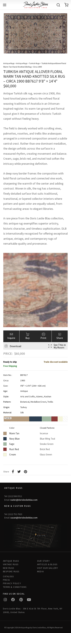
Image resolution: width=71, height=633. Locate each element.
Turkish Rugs (34, 63)
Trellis (50, 401)
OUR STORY (43, 561)
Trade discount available (56, 361)
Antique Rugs (8, 63)
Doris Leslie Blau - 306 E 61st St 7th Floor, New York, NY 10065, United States (32, 610)
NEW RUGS (8, 568)
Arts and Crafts (27, 396)
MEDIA (40, 571)
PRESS (6, 580)
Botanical (24, 401)
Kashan (47, 396)
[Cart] (66, 5)
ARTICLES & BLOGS (47, 564)
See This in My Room (60, 346)
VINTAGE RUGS (10, 564)
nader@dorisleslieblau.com (23, 499)
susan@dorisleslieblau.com (23, 517)
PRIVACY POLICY (12, 583)
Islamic (39, 396)
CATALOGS (8, 576)
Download (15, 346)
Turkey (23, 407)
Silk (22, 412)
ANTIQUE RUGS (11, 561)
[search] (58, 5)
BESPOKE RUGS (11, 571)
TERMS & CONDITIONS (15, 587)
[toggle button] (5, 5)
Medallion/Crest (38, 401)
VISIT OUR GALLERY (47, 568)
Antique (24, 391)
